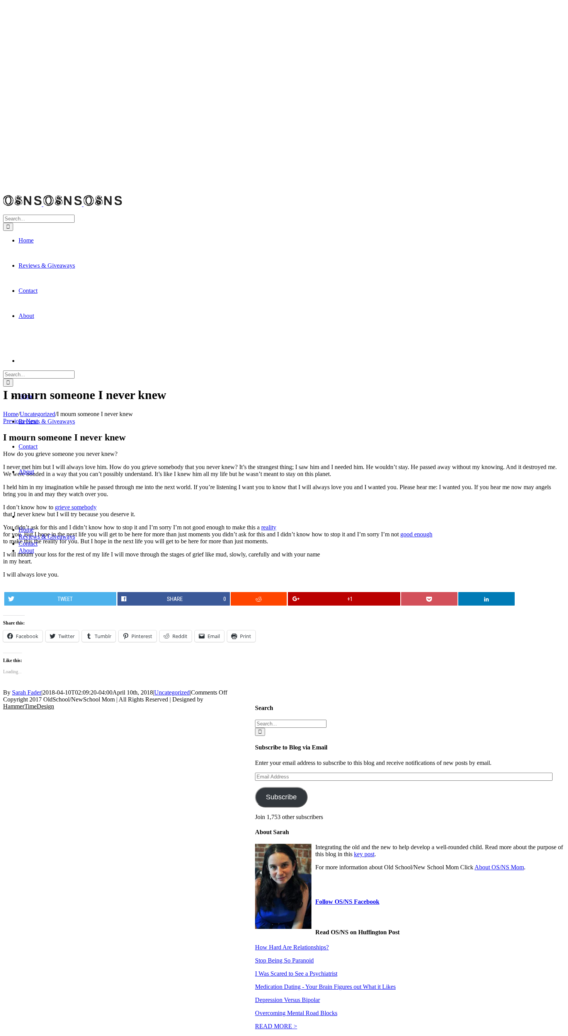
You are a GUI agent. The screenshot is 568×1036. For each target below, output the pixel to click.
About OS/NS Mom (499, 867)
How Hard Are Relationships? (292, 947)
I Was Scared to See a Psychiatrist (296, 973)
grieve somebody (76, 507)
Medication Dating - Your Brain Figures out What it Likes (325, 986)
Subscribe (281, 797)
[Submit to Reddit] (259, 599)
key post (364, 854)
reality (268, 527)
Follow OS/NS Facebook (347, 901)
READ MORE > (276, 1026)
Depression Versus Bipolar (287, 1000)
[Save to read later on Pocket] (429, 599)
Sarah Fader (26, 692)
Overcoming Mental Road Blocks (296, 1013)
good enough (416, 534)
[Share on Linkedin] (486, 599)
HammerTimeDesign (28, 706)
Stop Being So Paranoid (284, 960)
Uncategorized (172, 692)
